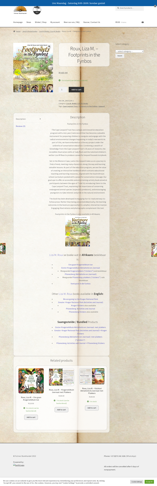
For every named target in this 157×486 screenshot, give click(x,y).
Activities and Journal (86, 308)
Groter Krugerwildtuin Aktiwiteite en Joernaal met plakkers (80, 327)
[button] (49, 46)
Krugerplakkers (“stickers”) (81, 271)
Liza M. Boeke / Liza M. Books (49, 31)
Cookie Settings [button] (137, 482)
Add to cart (76, 89)
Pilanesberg (71, 308)
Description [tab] (21, 119)
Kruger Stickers (77, 305)
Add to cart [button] (31, 417)
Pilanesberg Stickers (77, 312)
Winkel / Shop (40, 22)
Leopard (101, 106)
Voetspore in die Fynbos (81, 283)
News (28, 22)
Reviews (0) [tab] (20, 126)
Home (18, 31)
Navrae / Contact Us (91, 22)
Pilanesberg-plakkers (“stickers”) (86, 277)
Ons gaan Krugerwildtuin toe (80, 264)
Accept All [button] (149, 482)
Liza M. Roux (56, 255)
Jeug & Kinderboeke (29, 31)
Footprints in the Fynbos (88, 106)
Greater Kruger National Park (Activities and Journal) (80, 302)
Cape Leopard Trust (70, 106)
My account (55, 22)
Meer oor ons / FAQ (71, 22)
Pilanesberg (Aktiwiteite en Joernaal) (80, 274)
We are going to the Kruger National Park (80, 299)
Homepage (18, 22)
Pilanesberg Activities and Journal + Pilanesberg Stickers (80, 343)
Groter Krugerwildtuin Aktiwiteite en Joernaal (80, 268)
